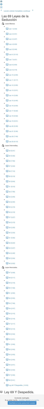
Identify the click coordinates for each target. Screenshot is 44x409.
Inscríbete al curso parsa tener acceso (22, 403)
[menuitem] (1, 5)
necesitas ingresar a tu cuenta (28, 400)
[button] (1, 2)
